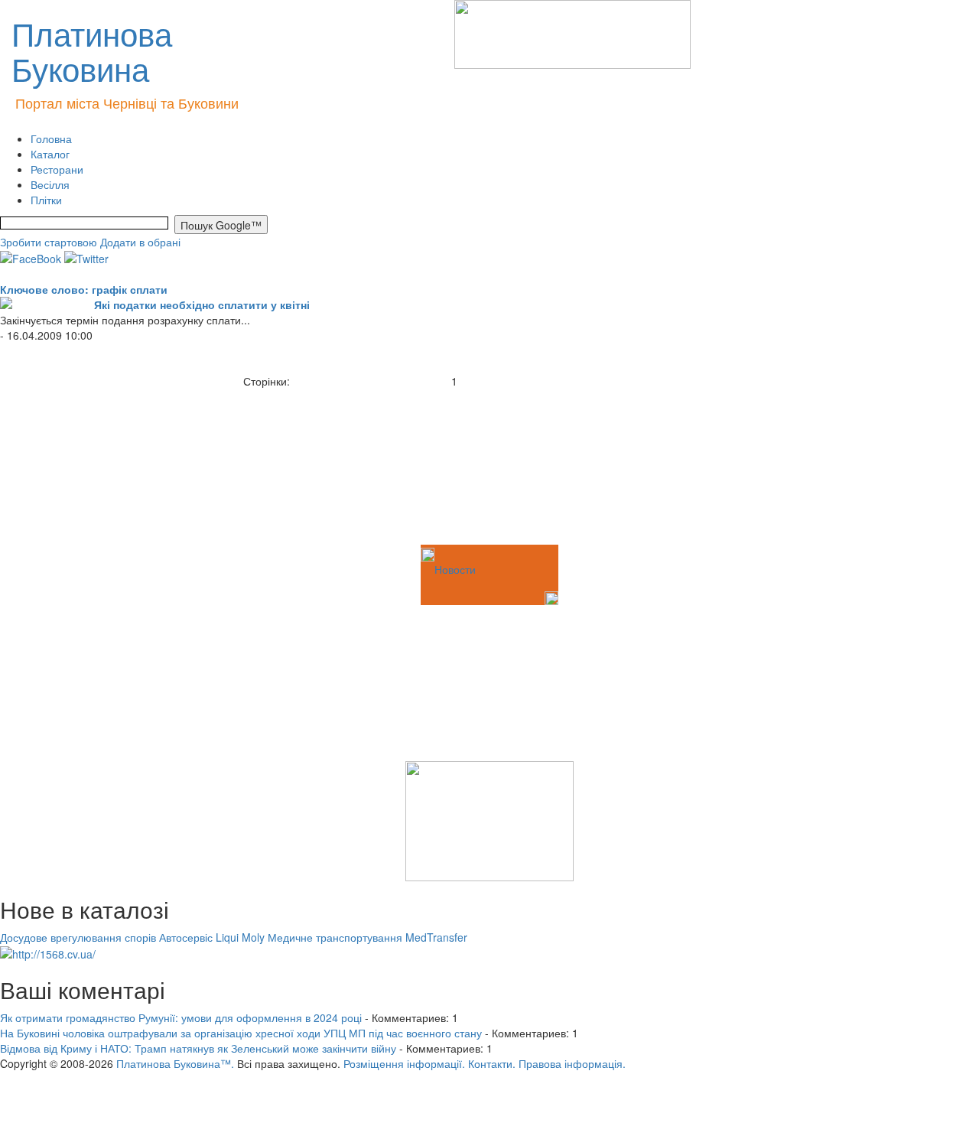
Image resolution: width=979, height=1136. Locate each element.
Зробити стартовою (48, 241)
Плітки (46, 199)
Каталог (50, 153)
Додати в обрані (140, 241)
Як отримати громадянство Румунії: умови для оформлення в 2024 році (181, 1017)
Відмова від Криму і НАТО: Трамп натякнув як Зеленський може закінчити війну (198, 1048)
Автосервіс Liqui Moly (212, 937)
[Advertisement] (76, 465)
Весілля (50, 184)
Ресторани (57, 169)
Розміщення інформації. (404, 1063)
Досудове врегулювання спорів (78, 937)
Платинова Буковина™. (175, 1063)
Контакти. (492, 1063)
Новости (455, 569)
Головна (51, 138)
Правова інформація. (572, 1063)
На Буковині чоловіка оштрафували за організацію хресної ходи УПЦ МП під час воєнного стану (241, 1032)
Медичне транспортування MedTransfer (367, 937)
